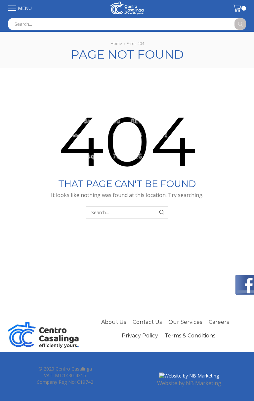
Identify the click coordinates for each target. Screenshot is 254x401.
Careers (219, 322)
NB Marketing (203, 383)
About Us (113, 322)
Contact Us (147, 322)
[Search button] (240, 24)
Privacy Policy (140, 335)
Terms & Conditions (190, 335)
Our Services (185, 322)
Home (116, 43)
